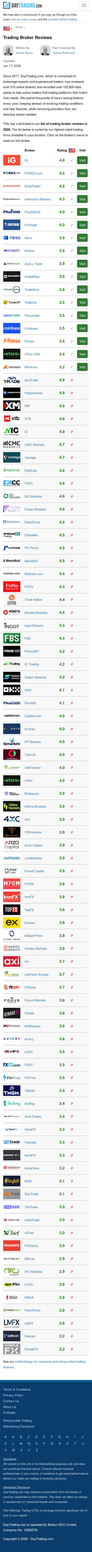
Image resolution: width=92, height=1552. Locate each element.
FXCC (29, 483)
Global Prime (34, 935)
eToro (29, 780)
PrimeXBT (32, 651)
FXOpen (30, 987)
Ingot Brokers (34, 625)
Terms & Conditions (17, 1389)
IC (26, 431)
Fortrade (30, 1142)
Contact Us (11, 1401)
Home (18, 27)
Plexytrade (32, 315)
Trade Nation (33, 599)
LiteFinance (33, 767)
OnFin (29, 1284)
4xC (27, 819)
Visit (82, 160)
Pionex (29, 341)
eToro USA (32, 354)
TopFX (29, 909)
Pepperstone (33, 393)
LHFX (29, 1051)
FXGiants (31, 1245)
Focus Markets (35, 1000)
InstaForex (32, 1168)
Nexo (28, 237)
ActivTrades (33, 1116)
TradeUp (31, 302)
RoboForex (32, 522)
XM (27, 405)
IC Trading (32, 664)
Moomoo (31, 367)
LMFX (29, 1323)
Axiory (29, 1039)
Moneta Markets (36, 612)
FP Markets (33, 741)
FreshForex (33, 1310)
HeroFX (30, 1129)
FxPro (29, 586)
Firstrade (31, 225)
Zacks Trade (33, 263)
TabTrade (31, 1207)
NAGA (29, 1297)
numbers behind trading (62, 19)
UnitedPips (32, 276)
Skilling (29, 1103)
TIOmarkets (33, 832)
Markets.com (34, 573)
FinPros (30, 1077)
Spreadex (31, 535)
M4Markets (33, 1026)
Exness (30, 922)
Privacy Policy (13, 1395)
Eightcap (31, 470)
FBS (28, 638)
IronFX (29, 896)
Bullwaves (32, 793)
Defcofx (30, 1336)
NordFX (30, 1155)
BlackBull (31, 561)
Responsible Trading (17, 1420)
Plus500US (32, 212)
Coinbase (31, 328)
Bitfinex (30, 1258)
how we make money (24, 19)
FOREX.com (34, 173)
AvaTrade (31, 380)
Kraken (30, 250)
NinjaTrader (33, 186)
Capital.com (33, 715)
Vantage (30, 457)
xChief (29, 1232)
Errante (30, 729)
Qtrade (29, 1013)
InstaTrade (32, 1219)
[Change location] (7, 28)
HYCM (29, 883)
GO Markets (33, 496)
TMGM (30, 1090)
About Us (9, 1406)
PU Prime (31, 547)
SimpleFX (31, 1349)
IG (26, 160)
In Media (9, 1412)
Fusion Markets (35, 509)
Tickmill (30, 754)
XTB (28, 418)
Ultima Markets (35, 806)
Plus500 (30, 703)
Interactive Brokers (38, 199)
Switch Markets (35, 677)
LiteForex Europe (37, 974)
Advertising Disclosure (19, 1426)
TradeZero (32, 289)
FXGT (29, 1064)
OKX (28, 690)
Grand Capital (34, 871)
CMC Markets (35, 444)
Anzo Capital (33, 845)
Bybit (28, 1181)
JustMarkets (33, 858)
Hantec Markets (36, 948)
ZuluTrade (32, 1194)
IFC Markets (33, 1271)
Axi (27, 961)
